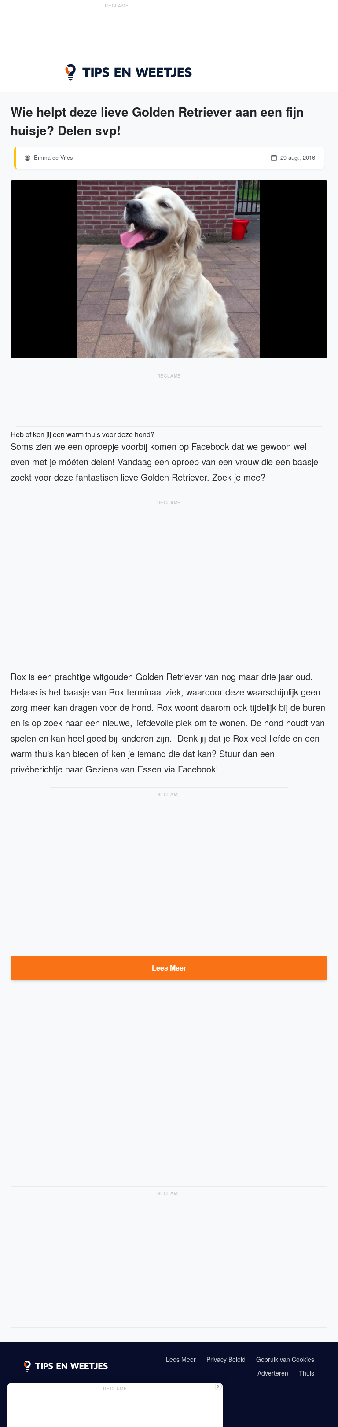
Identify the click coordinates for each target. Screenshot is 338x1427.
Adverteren (272, 1372)
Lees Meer (169, 968)
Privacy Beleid (226, 1359)
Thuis (306, 1372)
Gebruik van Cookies (285, 1359)
